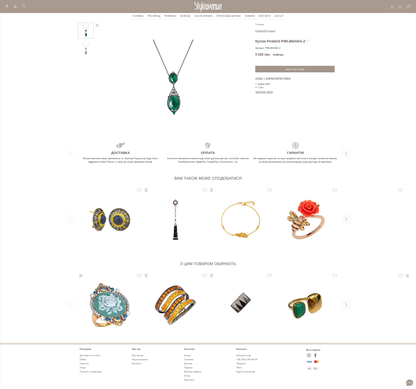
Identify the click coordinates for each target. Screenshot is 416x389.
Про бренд (153, 16)
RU (316, 368)
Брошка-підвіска (192, 371)
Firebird (265, 31)
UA (309, 368)
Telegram (241, 363)
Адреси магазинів (245, 371)
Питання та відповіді (90, 371)
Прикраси (170, 16)
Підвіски (188, 367)
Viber (239, 367)
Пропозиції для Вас (228, 16)
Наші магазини (140, 359)
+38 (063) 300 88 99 (246, 359)
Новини (250, 16)
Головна (138, 16)
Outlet (279, 16)
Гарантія (84, 363)
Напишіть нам (243, 355)
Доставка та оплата (90, 355)
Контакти (265, 16)
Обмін (83, 359)
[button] (70, 154)
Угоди (83, 367)
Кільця (187, 355)
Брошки (188, 363)
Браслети (189, 379)
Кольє (187, 375)
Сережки (188, 359)
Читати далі (264, 92)
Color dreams (203, 16)
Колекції (185, 16)
